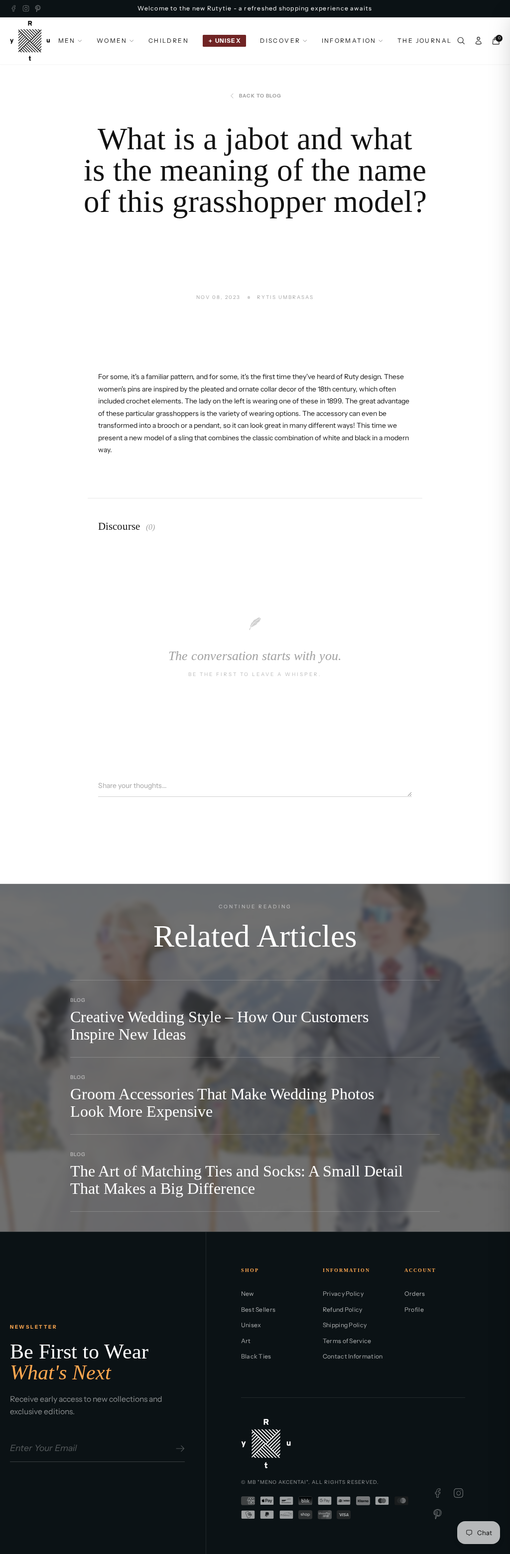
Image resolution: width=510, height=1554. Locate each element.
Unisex (251, 1325)
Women (112, 40)
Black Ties (256, 1356)
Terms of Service (347, 1341)
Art (246, 1341)
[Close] (452, 652)
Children (168, 40)
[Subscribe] (178, 1449)
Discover (280, 40)
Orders (414, 1293)
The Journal (424, 40)
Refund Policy (343, 1309)
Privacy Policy (343, 1293)
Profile (414, 1309)
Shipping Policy (345, 1325)
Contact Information (353, 1356)
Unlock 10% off (151, 848)
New (247, 1293)
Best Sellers (258, 1309)
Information (349, 40)
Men (67, 40)
